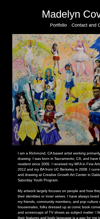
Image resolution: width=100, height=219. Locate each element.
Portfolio (58, 25)
